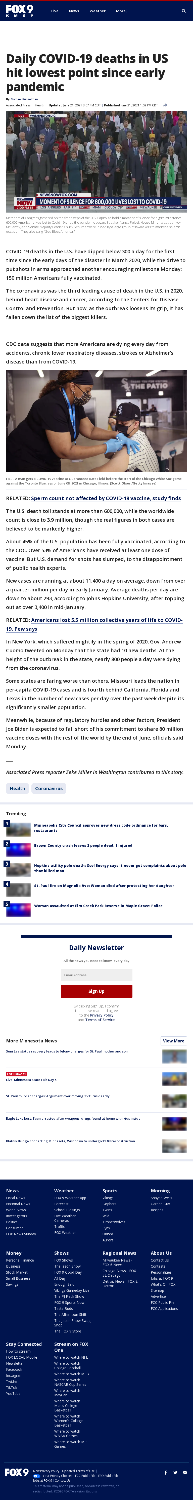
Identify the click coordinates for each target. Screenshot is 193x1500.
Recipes (157, 1209)
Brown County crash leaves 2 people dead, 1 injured (83, 845)
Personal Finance (20, 1260)
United (108, 1234)
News (12, 1191)
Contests (158, 1266)
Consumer (14, 1228)
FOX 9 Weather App (70, 1197)
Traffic (59, 1226)
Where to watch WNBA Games (67, 1433)
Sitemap (157, 1290)
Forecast (61, 1203)
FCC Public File (162, 1302)
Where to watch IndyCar (67, 1392)
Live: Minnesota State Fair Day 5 (31, 1079)
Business (13, 1266)
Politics (12, 1222)
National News (18, 1203)
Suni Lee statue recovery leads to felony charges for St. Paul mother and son (67, 1051)
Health (39, 105)
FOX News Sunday (21, 1234)
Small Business (18, 1278)
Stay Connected (24, 1344)
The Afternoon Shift (70, 1314)
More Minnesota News (31, 1041)
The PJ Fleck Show (69, 1296)
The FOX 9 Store (67, 1331)
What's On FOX (163, 1284)
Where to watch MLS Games (71, 1444)
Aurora (108, 1240)
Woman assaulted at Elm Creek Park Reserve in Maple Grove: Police (98, 905)
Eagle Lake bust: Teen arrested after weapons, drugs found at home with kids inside (73, 1118)
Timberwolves (114, 1222)
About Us (161, 1253)
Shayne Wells (161, 1197)
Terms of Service (100, 1019)
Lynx (106, 1228)
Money (13, 1253)
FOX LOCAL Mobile (21, 1357)
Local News (15, 1197)
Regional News (119, 1253)
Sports (110, 1191)
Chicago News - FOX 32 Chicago (119, 1273)
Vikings (108, 1197)
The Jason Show (67, 1266)
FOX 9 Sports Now (69, 1302)
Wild (106, 1215)
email (185, 1473)
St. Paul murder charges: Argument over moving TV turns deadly (58, 1096)
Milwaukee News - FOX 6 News (117, 1262)
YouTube (13, 1393)
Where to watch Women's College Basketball (68, 1421)
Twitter (12, 1381)
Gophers (109, 1203)
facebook (166, 1473)
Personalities (161, 1272)
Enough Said (64, 1284)
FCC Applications (164, 1308)
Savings (12, 1284)
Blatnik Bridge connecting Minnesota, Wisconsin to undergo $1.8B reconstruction (70, 1141)
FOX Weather (65, 1232)
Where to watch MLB (71, 1373)
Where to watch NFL (71, 1357)
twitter (175, 1473)
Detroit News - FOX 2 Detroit (120, 1283)
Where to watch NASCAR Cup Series (70, 1382)
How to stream (18, 1351)
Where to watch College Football (67, 1365)
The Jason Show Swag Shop (72, 1322)
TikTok (11, 1387)
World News (16, 1209)
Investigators (16, 1215)
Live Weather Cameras (65, 1218)
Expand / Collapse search (184, 11)
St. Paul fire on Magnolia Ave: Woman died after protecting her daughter (104, 885)
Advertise (158, 1296)
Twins (107, 1209)
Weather (64, 1191)
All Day (60, 1278)
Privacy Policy (102, 1015)
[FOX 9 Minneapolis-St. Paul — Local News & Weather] (22, 11)
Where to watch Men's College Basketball (67, 1405)
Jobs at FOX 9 (162, 1278)
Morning (160, 1191)
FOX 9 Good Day (68, 1272)
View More (173, 1041)
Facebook (14, 1369)
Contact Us (160, 1260)
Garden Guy (160, 1203)
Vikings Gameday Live (71, 1290)
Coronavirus (49, 788)
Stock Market (17, 1272)
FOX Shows (63, 1260)
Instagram (14, 1375)
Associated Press (18, 105)
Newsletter (15, 1363)
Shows (61, 1253)
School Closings (67, 1209)
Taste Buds (63, 1308)
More (121, 10)
